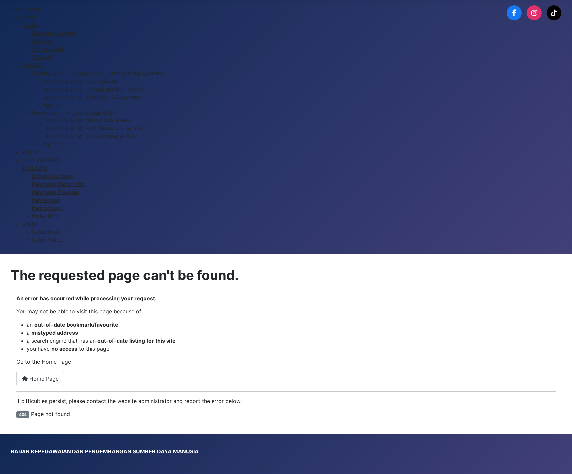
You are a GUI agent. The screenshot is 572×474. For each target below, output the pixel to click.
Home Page (43, 378)
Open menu (25, 9)
